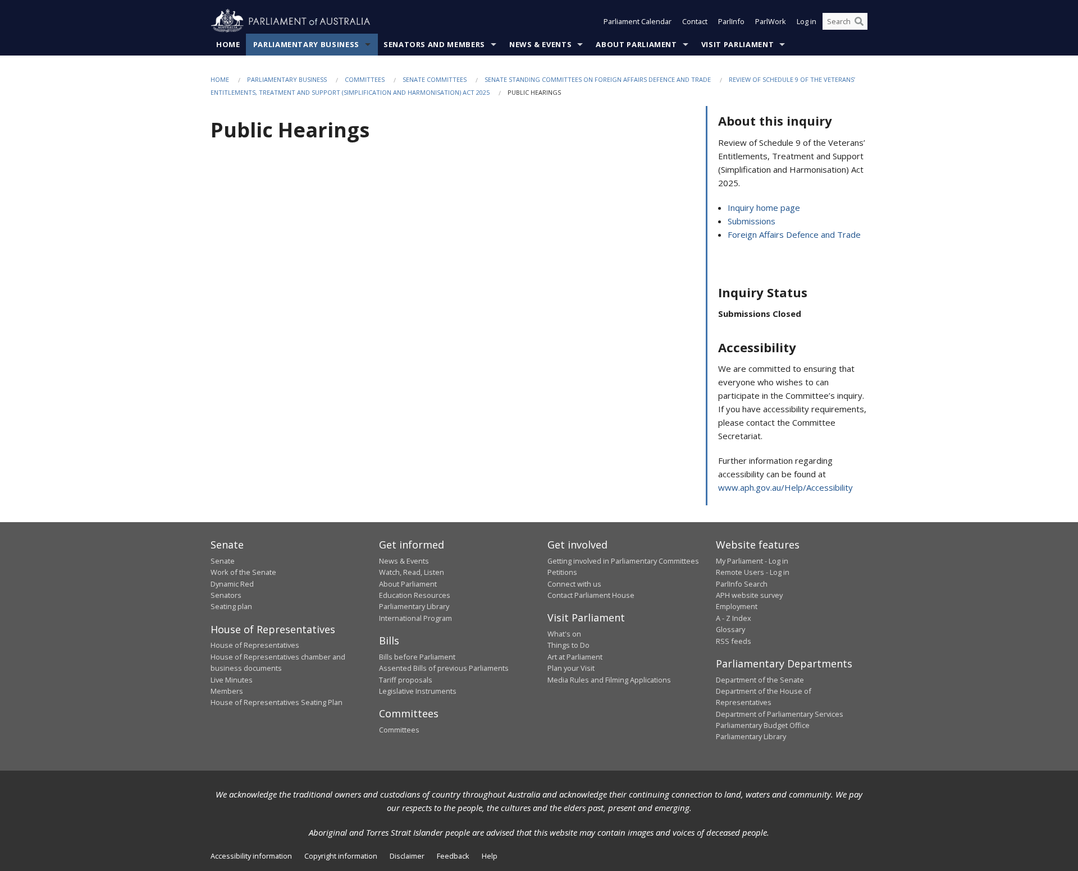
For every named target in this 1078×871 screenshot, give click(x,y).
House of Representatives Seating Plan (276, 702)
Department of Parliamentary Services (779, 714)
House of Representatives (255, 645)
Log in (806, 21)
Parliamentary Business (306, 44)
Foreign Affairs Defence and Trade (794, 234)
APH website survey (749, 595)
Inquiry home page (764, 207)
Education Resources (414, 595)
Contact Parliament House (590, 595)
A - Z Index (733, 618)
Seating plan (231, 606)
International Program (415, 618)
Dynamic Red (232, 584)
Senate (223, 561)
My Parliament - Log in (752, 561)
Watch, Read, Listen (411, 572)
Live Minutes (232, 680)
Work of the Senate (243, 572)
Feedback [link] (453, 856)
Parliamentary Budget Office (763, 725)
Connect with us (574, 584)
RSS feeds (733, 641)
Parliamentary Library (414, 606)
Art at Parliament (574, 657)
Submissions (751, 221)
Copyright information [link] (340, 856)
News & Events (540, 44)
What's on (564, 634)
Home (228, 44)
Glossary (730, 629)
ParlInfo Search (742, 584)
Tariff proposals (405, 680)
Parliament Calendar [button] (638, 21)
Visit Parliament (737, 44)
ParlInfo (731, 21)
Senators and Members (434, 44)
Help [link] (489, 856)
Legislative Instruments (417, 691)
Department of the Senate (760, 680)
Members (227, 691)
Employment (736, 606)
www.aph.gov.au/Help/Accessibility (785, 487)
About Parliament (636, 44)
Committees (365, 79)
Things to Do (568, 645)
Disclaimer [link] (407, 856)
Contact (694, 21)
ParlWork (770, 21)
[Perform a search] (859, 21)
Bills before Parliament (417, 657)
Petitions (562, 572)
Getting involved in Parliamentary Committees (623, 561)
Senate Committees (435, 79)
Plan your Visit (571, 668)
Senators (226, 595)
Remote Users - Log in (752, 572)
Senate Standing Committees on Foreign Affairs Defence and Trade (598, 79)
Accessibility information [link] (251, 856)
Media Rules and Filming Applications (609, 680)
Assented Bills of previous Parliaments (444, 668)
